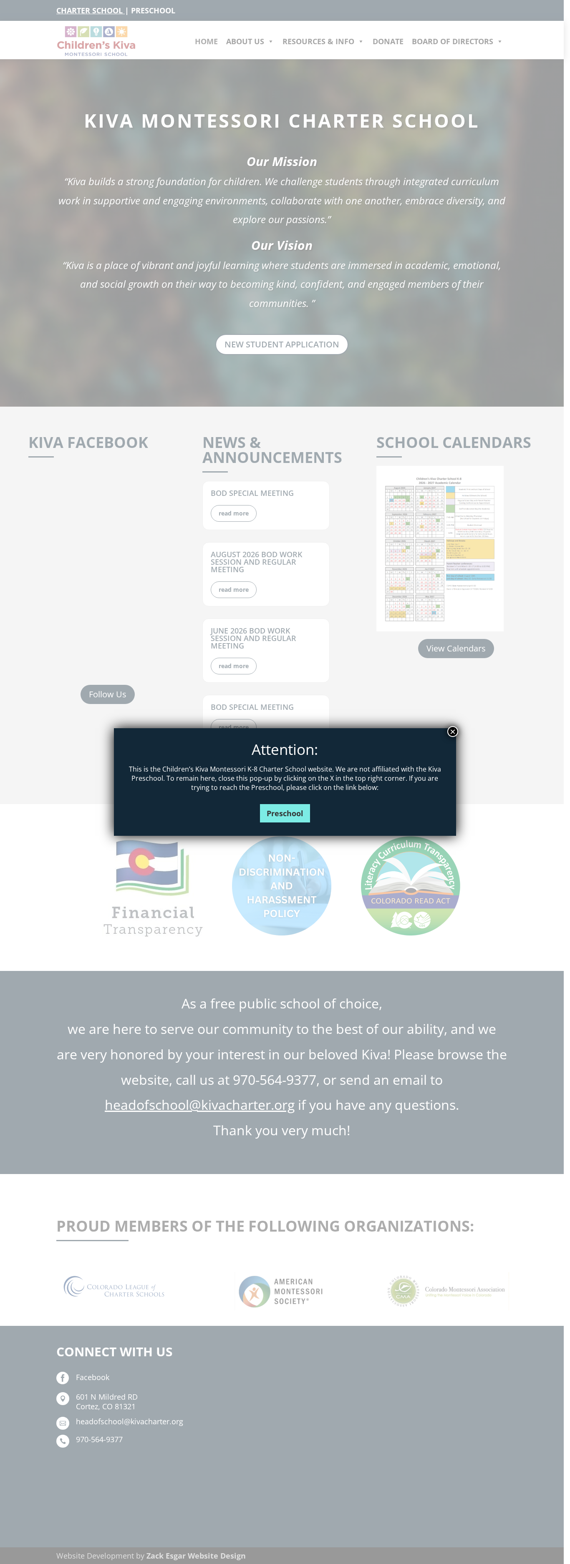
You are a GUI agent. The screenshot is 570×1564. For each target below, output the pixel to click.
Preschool (285, 813)
